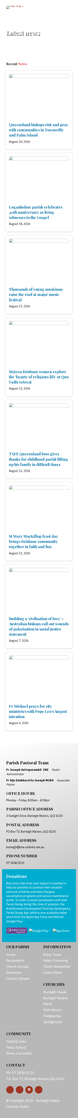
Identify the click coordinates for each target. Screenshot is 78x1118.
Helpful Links (16, 1041)
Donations (13, 972)
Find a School (16, 1047)
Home (10, 955)
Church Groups (17, 966)
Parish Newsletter (57, 966)
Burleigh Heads (55, 992)
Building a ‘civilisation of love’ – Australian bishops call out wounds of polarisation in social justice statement (39, 626)
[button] (10, 1090)
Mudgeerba (52, 1016)
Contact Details (18, 978)
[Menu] (61, 7)
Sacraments (15, 960)
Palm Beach (52, 1010)
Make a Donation (19, 1053)
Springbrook (52, 1022)
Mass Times (52, 955)
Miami (47, 1004)
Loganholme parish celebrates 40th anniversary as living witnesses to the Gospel (35, 212)
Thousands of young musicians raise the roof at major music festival (36, 294)
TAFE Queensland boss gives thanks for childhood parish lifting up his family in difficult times (38, 459)
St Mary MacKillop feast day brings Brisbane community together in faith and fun (33, 541)
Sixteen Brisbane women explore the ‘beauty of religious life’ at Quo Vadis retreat (39, 377)
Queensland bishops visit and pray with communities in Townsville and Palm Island (38, 130)
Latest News (52, 972)
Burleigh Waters (55, 998)
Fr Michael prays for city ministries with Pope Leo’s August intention (38, 711)
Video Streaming (55, 960)
